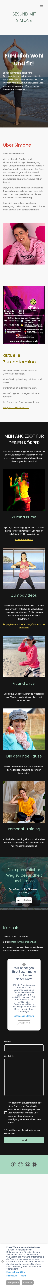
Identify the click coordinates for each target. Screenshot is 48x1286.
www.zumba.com (24, 539)
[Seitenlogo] (24, 25)
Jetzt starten (24, 900)
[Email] (34, 1164)
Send (24, 1140)
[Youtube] (27, 1164)
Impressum (11, 1276)
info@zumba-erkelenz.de (16, 407)
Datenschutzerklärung (24, 1016)
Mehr (23, 1276)
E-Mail (7, 1041)
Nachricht (9, 1056)
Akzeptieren (24, 1023)
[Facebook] (13, 1164)
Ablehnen (27, 1282)
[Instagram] (20, 1164)
